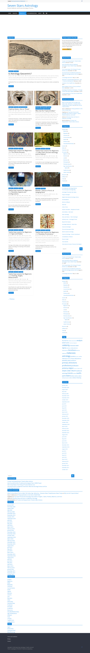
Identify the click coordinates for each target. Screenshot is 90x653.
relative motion (44, 79)
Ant (17, 75)
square (27, 200)
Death (64, 139)
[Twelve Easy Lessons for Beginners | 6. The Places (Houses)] (20, 133)
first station (49, 239)
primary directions (69, 362)
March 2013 (64, 443)
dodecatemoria (74, 348)
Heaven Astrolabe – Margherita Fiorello (70, 209)
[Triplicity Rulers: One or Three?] (20, 91)
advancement (40, 237)
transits (70, 373)
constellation (10, 239)
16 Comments (52, 156)
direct (40, 239)
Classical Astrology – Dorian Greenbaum (71, 234)
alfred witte (45, 237)
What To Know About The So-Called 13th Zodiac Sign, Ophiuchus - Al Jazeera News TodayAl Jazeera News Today (71, 104)
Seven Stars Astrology (22, 5)
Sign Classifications (23, 107)
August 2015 (65, 434)
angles (12, 155)
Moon (15, 198)
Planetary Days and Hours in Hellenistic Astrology (25, 498)
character (16, 155)
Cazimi (57, 237)
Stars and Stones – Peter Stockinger (70, 217)
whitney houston (19, 202)
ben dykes (29, 110)
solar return (71, 371)
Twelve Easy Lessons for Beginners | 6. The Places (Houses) (20, 151)
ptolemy (39, 79)
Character (65, 135)
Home (9, 13)
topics (24, 157)
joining (12, 198)
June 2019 (64, 406)
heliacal (57, 239)
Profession (65, 141)
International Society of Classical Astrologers (72, 244)
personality (52, 157)
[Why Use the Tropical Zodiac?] (47, 91)
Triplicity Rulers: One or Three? (18, 109)
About (39, 13)
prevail (9, 200)
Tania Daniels (65, 241)
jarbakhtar (73, 356)
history (41, 157)
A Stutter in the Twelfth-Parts (68, 83)
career (67, 343)
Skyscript (64, 204)
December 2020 (65, 387)
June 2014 (64, 440)
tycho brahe (49, 79)
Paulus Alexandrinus (76, 358)
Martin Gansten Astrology (67, 231)
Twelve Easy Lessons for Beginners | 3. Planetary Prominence (47, 233)
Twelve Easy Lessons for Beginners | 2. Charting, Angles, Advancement (20, 275)
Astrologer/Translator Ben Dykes (69, 192)
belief (63, 343)
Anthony (18, 154)
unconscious (13, 202)
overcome (22, 198)
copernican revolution (54, 75)
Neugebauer (37, 117)
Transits (64, 180)
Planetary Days (66, 164)
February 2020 (65, 393)
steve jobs (44, 242)
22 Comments (26, 235)
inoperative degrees (16, 282)
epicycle (14, 77)
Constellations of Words (67, 236)
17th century (28, 75)
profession (75, 366)
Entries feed (10, 628)
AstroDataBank (65, 199)
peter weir (37, 195)
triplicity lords (20, 114)
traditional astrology (39, 159)
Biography (65, 133)
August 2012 (65, 449)
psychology (13, 200)
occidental (42, 240)
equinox (18, 239)
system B (43, 119)
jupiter (77, 356)
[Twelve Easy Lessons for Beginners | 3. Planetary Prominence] (47, 215)
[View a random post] (46, 13)
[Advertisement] (45, 24)
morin (22, 79)
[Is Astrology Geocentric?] (34, 40)
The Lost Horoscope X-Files (68, 229)
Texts (63, 178)
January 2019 (65, 416)
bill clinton (26, 237)
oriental (46, 240)
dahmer (21, 197)
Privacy (9, 639)
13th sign (10, 237)
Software (64, 176)
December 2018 (65, 418)
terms (30, 200)
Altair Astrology (65, 214)
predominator (27, 198)
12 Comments (26, 195)
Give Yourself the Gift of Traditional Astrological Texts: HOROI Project (24, 483)
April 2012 (64, 457)
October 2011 (65, 469)
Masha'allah (10, 157)
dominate (25, 197)
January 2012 (65, 463)
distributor (68, 348)
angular (19, 280)
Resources (64, 174)
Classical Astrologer (66, 226)
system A (39, 119)
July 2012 (64, 451)
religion (71, 368)
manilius (80, 356)
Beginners (11, 71)
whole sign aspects (25, 202)
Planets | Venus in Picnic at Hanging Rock (44, 191)
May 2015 (64, 438)
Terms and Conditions (12, 636)
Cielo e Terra (65, 207)
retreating (20, 284)
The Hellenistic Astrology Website (69, 188)
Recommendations (32, 13)
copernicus (10, 77)
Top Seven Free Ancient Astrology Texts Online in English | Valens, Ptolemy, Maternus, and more (71, 113)
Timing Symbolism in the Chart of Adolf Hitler (72, 93)
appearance (50, 237)
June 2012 (64, 453)
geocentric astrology (27, 77)
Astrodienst (24, 280)
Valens (24, 114)
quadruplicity (27, 239)
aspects (9, 197)
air (26, 110)
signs (36, 119)
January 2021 (65, 385)
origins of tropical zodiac (45, 117)
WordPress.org (11, 632)
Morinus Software (66, 202)
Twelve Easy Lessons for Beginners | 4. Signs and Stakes (20, 233)
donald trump (20, 155)
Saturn (78, 368)
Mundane (65, 160)
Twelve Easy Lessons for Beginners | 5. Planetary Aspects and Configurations (20, 192)
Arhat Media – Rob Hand (67, 212)
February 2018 (65, 428)
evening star (44, 239)
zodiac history (47, 108)
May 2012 (64, 455)
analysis (79, 340)
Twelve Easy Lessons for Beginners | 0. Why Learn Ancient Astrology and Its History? (47, 152)
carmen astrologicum (73, 342)
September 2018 (65, 424)
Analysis (15, 13)
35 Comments (50, 235)
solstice (15, 240)
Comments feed (11, 630)
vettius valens (28, 114)
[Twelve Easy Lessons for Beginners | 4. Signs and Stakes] (20, 215)
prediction (73, 360)
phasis (49, 240)
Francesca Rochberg (39, 115)
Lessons (15, 148)
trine (9, 202)
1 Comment (22, 110)
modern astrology (46, 157)
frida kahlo (53, 239)
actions (70, 340)
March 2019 (64, 412)
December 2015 (65, 430)
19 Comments (23, 279)
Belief (64, 131)
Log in (8, 627)
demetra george (15, 112)
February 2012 (65, 461)
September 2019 (65, 401)
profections (66, 365)
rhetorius (75, 368)
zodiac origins (54, 119)
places (14, 157)
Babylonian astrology (48, 114)
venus (49, 195)
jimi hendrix (29, 155)
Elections (65, 156)
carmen (9, 112)
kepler (20, 79)
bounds (13, 197)
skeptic (64, 371)
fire (29, 112)
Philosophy (43, 107)
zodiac (50, 119)
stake (19, 240)
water (9, 115)
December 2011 (65, 465)
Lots (64, 158)
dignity (64, 348)
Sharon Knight (65, 239)
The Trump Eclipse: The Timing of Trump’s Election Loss (18, 1)
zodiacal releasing (76, 378)
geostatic (33, 77)
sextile (24, 200)
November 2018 (65, 420)
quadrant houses (19, 157)
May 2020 (64, 391)
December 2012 (65, 445)
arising (54, 237)
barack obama (21, 237)
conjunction (17, 197)
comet (49, 75)
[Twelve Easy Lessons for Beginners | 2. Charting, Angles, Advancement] (20, 256)
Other (63, 148)
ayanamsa (37, 114)
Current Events (66, 137)
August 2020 (65, 389)
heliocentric (38, 77)
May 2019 (64, 408)
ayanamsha (42, 114)
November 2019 (65, 397)
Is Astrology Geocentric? (20, 73)
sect (9, 114)
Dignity (66, 167)
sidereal (55, 117)
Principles (22, 13)
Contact (9, 641)
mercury (64, 358)
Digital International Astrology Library (70, 197)
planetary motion (34, 79)
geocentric (21, 77)
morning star (37, 240)
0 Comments (53, 194)
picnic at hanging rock (44, 195)
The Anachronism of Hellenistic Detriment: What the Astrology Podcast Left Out (27, 486)
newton (29, 79)
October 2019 (65, 399)
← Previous (11, 299)
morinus (25, 79)
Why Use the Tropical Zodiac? (45, 111)
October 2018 (65, 422)
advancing (16, 280)
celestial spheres (44, 75)
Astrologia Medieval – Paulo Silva (69, 224)
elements (27, 112)
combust (37, 239)
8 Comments (51, 112)
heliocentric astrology (44, 77)
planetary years (66, 360)
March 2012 (64, 459)
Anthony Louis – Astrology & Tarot (69, 219)
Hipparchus (49, 115)
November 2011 (65, 467)
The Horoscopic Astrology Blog (68, 189)
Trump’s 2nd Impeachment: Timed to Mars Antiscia (20, 481)
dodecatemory (65, 350)
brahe (39, 75)
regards (21, 200)
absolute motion (35, 75)
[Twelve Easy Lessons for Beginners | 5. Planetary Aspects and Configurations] (20, 173)
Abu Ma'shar (65, 340)
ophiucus (22, 239)
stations (39, 242)
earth (24, 112)
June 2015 (64, 436)
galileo (17, 77)
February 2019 (65, 414)
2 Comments (22, 75)
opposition (18, 198)
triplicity (15, 114)
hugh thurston (15, 79)
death (77, 345)
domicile (15, 239)
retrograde (53, 240)
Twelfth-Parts (66, 170)
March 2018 (64, 426)
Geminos (45, 115)
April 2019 (64, 410)
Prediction (64, 150)
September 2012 (65, 447)
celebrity (66, 345)
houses (25, 155)
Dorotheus (20, 112)
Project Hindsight (66, 194)
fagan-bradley (55, 114)
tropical (47, 119)
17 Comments (24, 154)
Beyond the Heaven (66, 222)
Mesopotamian (55, 115)
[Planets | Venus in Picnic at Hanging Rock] (47, 173)
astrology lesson (15, 237)
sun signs (56, 157)
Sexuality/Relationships (68, 143)
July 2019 (64, 404)
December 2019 (65, 395)
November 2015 (65, 432)
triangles (12, 114)
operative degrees (23, 282)
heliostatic (51, 77)
